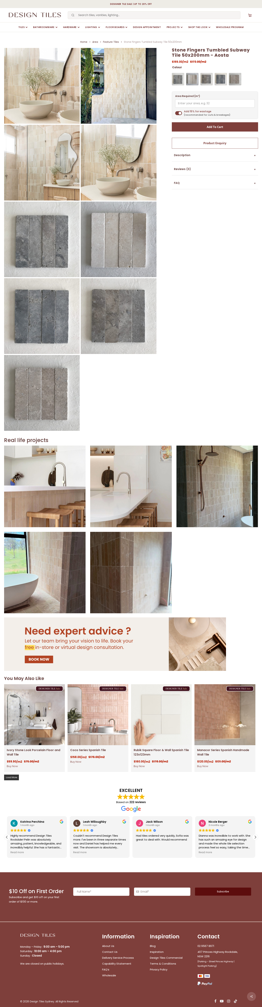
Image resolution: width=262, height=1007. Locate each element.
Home (83, 42)
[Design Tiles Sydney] (35, 15)
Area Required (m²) (187, 96)
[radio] (178, 79)
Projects (173, 27)
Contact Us (109, 952)
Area (95, 42)
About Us (108, 946)
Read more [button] (17, 852)
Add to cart (215, 127)
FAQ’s (105, 969)
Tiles (21, 27)
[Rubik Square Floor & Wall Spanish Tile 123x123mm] (161, 714)
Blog (153, 946)
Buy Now (12, 766)
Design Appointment (147, 27)
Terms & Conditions (163, 963)
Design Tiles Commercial (166, 958)
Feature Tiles (111, 42)
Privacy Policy (158, 969)
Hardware (70, 27)
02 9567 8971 (205, 946)
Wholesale (109, 975)
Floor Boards (115, 27)
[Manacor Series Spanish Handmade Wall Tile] (224, 714)
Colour (177, 67)
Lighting (91, 27)
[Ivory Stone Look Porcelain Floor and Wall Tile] (34, 714)
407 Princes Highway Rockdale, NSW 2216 (217, 954)
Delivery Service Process (118, 958)
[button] (255, 837)
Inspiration (157, 952)
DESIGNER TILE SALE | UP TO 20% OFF (131, 4)
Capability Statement (117, 963)
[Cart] (250, 15)
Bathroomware (43, 27)
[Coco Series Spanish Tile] (98, 714)
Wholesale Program (230, 27)
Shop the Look (198, 27)
